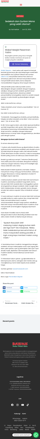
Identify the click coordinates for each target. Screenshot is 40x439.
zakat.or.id (4, 77)
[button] (21, 5)
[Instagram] (17, 405)
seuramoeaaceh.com (20, 269)
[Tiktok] (27, 405)
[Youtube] (22, 405)
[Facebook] (12, 405)
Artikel (20, 16)
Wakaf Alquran (6, 70)
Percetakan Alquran (16, 277)
